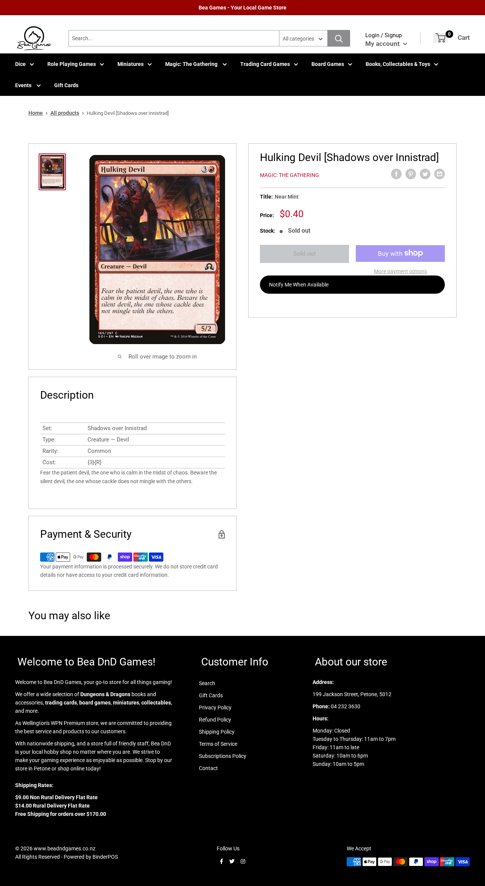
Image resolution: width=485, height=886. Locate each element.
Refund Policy (215, 720)
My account (383, 43)
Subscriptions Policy (222, 756)
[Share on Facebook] (396, 174)
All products (64, 113)
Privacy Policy (215, 707)
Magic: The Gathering (192, 64)
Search (207, 683)
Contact (208, 768)
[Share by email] (439, 174)
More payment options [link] (400, 271)
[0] (440, 38)
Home (35, 113)
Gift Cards (66, 85)
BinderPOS (105, 857)
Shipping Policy (217, 732)
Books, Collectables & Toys (398, 64)
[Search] (338, 38)
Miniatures (130, 64)
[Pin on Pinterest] (410, 174)
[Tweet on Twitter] (425, 174)
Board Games (327, 64)
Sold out (304, 253)
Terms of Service (218, 744)
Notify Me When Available (299, 284)
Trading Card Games (265, 64)
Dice (20, 64)
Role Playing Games (71, 64)
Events (24, 85)
